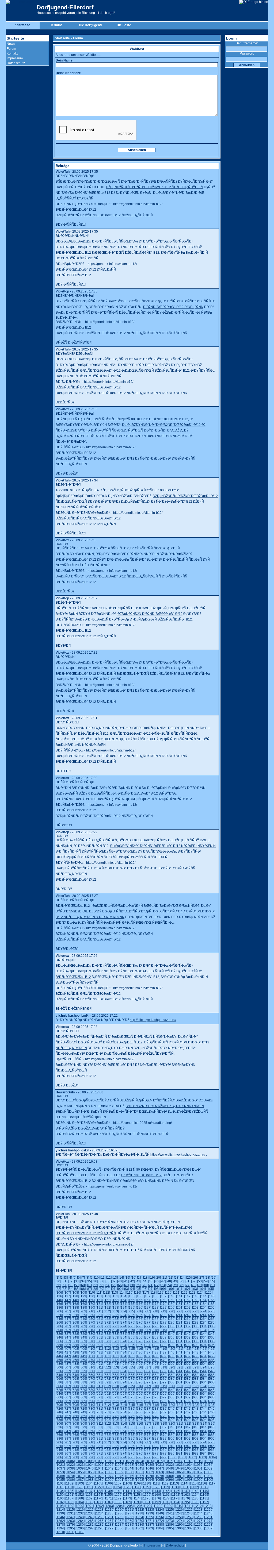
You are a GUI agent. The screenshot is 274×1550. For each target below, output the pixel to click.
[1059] (119, 1472)
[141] (179, 1296)
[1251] (109, 1517)
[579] (163, 1379)
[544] (203, 1371)
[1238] (139, 1513)
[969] (83, 1453)
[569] (83, 1379)
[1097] (179, 1480)
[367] (67, 1341)
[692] (107, 1401)
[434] (123, 1352)
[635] (131, 1390)
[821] (179, 1423)
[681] (179, 1397)
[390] (91, 1345)
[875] (131, 1435)
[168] (75, 1304)
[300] (171, 1326)
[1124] (117, 1487)
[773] (115, 1416)
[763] (195, 1412)
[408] (75, 1349)
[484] (203, 1360)
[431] (99, 1352)
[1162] (175, 1495)
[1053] (60, 1472)
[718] (155, 1405)
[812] (107, 1423)
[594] (123, 1382)
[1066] (188, 1472)
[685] (211, 1397)
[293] (115, 1326)
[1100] (208, 1480)
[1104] (89, 1483)
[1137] (89, 1491)
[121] (176, 1292)
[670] (91, 1397)
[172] (107, 1304)
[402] (187, 1345)
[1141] (127, 1491)
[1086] (70, 1480)
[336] (139, 1334)
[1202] (99, 1506)
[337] (147, 1334)
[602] (187, 1382)
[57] (64, 1285)
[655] (131, 1393)
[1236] (119, 1513)
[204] (203, 1307)
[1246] (60, 1517)
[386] (59, 1345)
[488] (75, 1364)
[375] (131, 1341)
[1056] (89, 1472)
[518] (155, 1367)
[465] (211, 1356)
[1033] (179, 1465)
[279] (163, 1322)
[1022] (70, 1465)
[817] (147, 1423)
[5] (74, 1277)
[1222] (139, 1510)
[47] (163, 1281)
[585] (211, 1379)
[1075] (119, 1476)
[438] (155, 1352)
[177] (147, 1304)
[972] (107, 1453)
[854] (123, 1431)
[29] (213, 1277)
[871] (99, 1435)
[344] (203, 1334)
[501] (179, 1364)
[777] (147, 1416)
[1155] (108, 1495)
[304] (203, 1326)
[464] (203, 1356)
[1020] (208, 1461)
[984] (203, 1453)
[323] (195, 1330)
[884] (203, 1435)
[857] (147, 1431)
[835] (131, 1427)
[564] (203, 1375)
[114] (122, 1292)
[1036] (208, 1465)
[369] (83, 1341)
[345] (211, 1334)
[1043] (119, 1468)
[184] (203, 1304)
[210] (91, 1311)
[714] (123, 1405)
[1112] (165, 1483)
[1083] (198, 1476)
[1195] (185, 1502)
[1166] (60, 1498)
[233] (115, 1315)
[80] (206, 1285)
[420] (171, 1349)
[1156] (117, 1495)
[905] (211, 1438)
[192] (107, 1307)
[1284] (119, 1524)
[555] (131, 1375)
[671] (99, 1397)
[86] (83, 1289)
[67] (126, 1285)
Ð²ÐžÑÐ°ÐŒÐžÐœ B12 (73, 253)
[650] (91, 1393)
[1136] (79, 1491)
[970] (91, 1453)
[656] (139, 1393)
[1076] (129, 1476)
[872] (107, 1435)
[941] (179, 1446)
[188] (75, 1307)
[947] (67, 1450)
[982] (187, 1453)
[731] (99, 1408)
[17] (139, 1277)
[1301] (129, 1528)
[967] (67, 1453)
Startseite (22, 25)
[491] (99, 1364)
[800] (171, 1420)
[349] (83, 1337)
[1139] (108, 1491)
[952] (107, 1450)
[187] (67, 1307)
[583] (195, 1379)
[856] (139, 1431)
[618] (155, 1386)
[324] (203, 1330)
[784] (203, 1416)
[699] (163, 1401)
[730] (91, 1408)
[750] (91, 1412)
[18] (146, 1277)
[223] (195, 1311)
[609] (83, 1386)
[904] (203, 1438)
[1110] (146, 1483)
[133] (115, 1296)
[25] (189, 1277)
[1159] (146, 1495)
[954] (123, 1450)
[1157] (127, 1495)
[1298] (99, 1528)
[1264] (80, 1521)
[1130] (175, 1487)
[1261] (208, 1517)
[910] (91, 1442)
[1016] (168, 1461)
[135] (131, 1296)
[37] (101, 1281)
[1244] (198, 1513)
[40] (120, 1281)
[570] (91, 1379)
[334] (123, 1334)
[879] (163, 1435)
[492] (107, 1364)
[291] (99, 1326)
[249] (83, 1319)
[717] (147, 1405)
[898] (155, 1438)
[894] (123, 1438)
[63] (101, 1285)
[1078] (149, 1476)
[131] (99, 1296)
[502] (187, 1364)
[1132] (194, 1487)
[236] (139, 1315)
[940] (171, 1446)
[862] (187, 1431)
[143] (195, 1296)
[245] (211, 1315)
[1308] (198, 1528)
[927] (67, 1446)
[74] (169, 1285)
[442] (187, 1352)
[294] (123, 1326)
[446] (59, 1356)
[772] (107, 1416)
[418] (155, 1349)
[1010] (109, 1461)
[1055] (80, 1472)
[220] (171, 1311)
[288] (75, 1326)
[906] (59, 1442)
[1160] (156, 1495)
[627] (67, 1390)
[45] (150, 1281)
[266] (59, 1322)
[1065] (179, 1472)
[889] (83, 1438)
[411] (99, 1349)
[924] (203, 1442)
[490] (91, 1364)
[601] (179, 1382)
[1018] (188, 1461)
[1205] (129, 1506)
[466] (59, 1360)
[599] (163, 1382)
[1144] (156, 1491)
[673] (115, 1397)
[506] (59, 1367)
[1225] (169, 1510)
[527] (67, 1371)
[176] (139, 1304)
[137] (147, 1296)
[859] (163, 1431)
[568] (75, 1379)
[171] (99, 1304)
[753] (115, 1412)
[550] (91, 1375)
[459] (163, 1356)
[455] (131, 1356)
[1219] (109, 1510)
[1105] (98, 1483)
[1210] (178, 1506)
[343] (195, 1334)
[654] (123, 1393)
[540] (171, 1371)
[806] (59, 1423)
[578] (155, 1379)
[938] (155, 1446)
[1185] (89, 1502)
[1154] (98, 1495)
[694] (123, 1401)
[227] (67, 1315)
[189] (83, 1307)
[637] (147, 1390)
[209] (83, 1311)
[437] (147, 1352)
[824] (203, 1423)
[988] (75, 1457)
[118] (153, 1292)
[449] (83, 1356)
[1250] (99, 1517)
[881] (179, 1435)
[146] (59, 1300)
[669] (83, 1397)
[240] (171, 1315)
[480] (171, 1360)
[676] (139, 1397)
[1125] (127, 1487)
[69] (138, 1285)
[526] (59, 1371)
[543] (195, 1371)
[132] (107, 1296)
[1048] (169, 1468)
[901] (179, 1438)
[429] (83, 1352)
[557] (147, 1375)
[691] (99, 1401)
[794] (123, 1420)
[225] (211, 1311)
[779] (163, 1416)
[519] (163, 1367)
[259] (163, 1319)
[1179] (185, 1498)
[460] (171, 1356)
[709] (83, 1405)
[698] (155, 1401)
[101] (178, 1289)
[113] (114, 1292)
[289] (83, 1326)
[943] (195, 1446)
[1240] (159, 1513)
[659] (163, 1393)
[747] (67, 1412)
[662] (187, 1393)
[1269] (129, 1521)
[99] (163, 1289)
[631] (99, 1390)
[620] (171, 1386)
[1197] (204, 1502)
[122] (184, 1292)
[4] (70, 1277)
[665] (211, 1393)
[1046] (149, 1468)
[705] (211, 1401)
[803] (195, 1420)
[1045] (139, 1468)
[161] (179, 1300)
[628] (75, 1390)
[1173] (127, 1498)
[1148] (195, 1491)
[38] (107, 1281)
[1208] (158, 1506)
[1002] (192, 1457)
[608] (75, 1386)
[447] (67, 1356)
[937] (147, 1446)
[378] (155, 1341)
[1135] (69, 1491)
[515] (131, 1367)
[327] (67, 1334)
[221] (179, 1311)
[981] (179, 1453)
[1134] (60, 1491)
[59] (76, 1285)
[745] (211, 1408)
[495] (131, 1364)
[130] (91, 1296)
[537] (147, 1371)
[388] (75, 1345)
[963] (195, 1450)
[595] (131, 1382)
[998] (155, 1457)
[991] (99, 1457)
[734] (123, 1408)
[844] (203, 1427)
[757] (147, 1412)
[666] (59, 1397)
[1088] (89, 1480)
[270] (91, 1322)
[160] (171, 1300)
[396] (139, 1345)
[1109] (137, 1483)
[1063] (159, 1472)
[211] (99, 1311)
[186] (59, 1307)
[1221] (129, 1510)
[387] (67, 1345)
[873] (115, 1435)
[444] (203, 1352)
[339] (163, 1334)
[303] (195, 1326)
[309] (83, 1330)
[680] (171, 1397)
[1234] (99, 1513)
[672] (107, 1397)
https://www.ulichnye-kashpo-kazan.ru (177, 1154)
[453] (115, 1356)
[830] (91, 1427)
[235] (131, 1315)
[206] (59, 1311)
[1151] (69, 1495)
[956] (139, 1450)
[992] (107, 1457)
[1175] (146, 1498)
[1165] (204, 1495)
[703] (195, 1401)
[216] (139, 1311)
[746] (59, 1412)
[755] (131, 1412)
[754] (123, 1412)
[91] (113, 1289)
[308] (75, 1330)
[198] (155, 1307)
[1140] (117, 1491)
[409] (83, 1349)
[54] (206, 1281)
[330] (91, 1334)
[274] (123, 1322)
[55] (212, 1281)
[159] (163, 1300)
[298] (155, 1326)
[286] (59, 1326)
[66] (120, 1285)
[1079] (159, 1476)
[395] (131, 1345)
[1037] (60, 1468)
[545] (211, 1371)
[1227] (188, 1510)
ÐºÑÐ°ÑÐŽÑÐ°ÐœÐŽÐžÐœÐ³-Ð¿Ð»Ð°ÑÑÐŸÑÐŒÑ (165, 1106)
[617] (147, 1386)
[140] (171, 1296)
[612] (107, 1386)
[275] (131, 1322)
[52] (193, 1281)
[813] (115, 1423)
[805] (211, 1420)
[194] (123, 1307)
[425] (211, 1349)
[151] (99, 1300)
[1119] (69, 1487)
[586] (59, 1382)
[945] (211, 1446)
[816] (139, 1423)
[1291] (188, 1524)
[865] (211, 1431)
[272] (107, 1322)
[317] (147, 1330)
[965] (211, 1450)
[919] (163, 1442)
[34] (83, 1281)
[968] (75, 1453)
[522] (187, 1367)
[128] (75, 1296)
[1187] (108, 1502)
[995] (131, 1457)
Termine (56, 25)
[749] (83, 1412)
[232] (107, 1315)
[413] (115, 1349)
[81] (212, 1285)
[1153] (89, 1495)
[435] (131, 1352)
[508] (75, 1367)
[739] (163, 1408)
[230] (91, 1315)
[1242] (179, 1513)
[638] (155, 1390)
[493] (115, 1364)
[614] (123, 1386)
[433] (115, 1352)
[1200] (79, 1506)
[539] (163, 1371)
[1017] (178, 1461)
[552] (107, 1375)
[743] (195, 1408)
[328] (75, 1334)
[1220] (119, 1510)
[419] (163, 1349)
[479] (163, 1360)
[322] (187, 1330)
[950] (91, 1450)
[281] (179, 1322)
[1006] (70, 1461)
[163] (195, 1300)
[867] (67, 1435)
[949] (83, 1450)
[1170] (98, 1498)
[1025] (99, 1465)
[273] (115, 1322)
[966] (59, 1453)
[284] (203, 1322)
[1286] (139, 1524)
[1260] (198, 1517)
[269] (83, 1322)
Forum (11, 49)
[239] (163, 1315)
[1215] (70, 1510)
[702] (187, 1401)
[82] (58, 1289)
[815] (131, 1423)
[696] (139, 1401)
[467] (67, 1360)
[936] (139, 1446)
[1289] (169, 1524)
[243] (195, 1315)
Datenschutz (16, 63)
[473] (115, 1360)
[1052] (208, 1468)
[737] (147, 1408)
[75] (175, 1285)
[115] (129, 1292)
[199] (163, 1307)
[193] (115, 1307)
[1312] (79, 1532)
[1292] (198, 1524)
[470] (91, 1360)
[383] (195, 1341)
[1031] (159, 1465)
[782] (187, 1416)
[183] (195, 1304)
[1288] (159, 1524)
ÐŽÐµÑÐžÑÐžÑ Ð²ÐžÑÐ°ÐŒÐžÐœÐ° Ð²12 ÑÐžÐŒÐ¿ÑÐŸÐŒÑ (154, 187)
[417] (147, 1349)
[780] (171, 1416)
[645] (211, 1390)
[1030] (149, 1465)
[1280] (80, 1524)
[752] (107, 1412)
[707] (67, 1405)
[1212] (198, 1506)
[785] (211, 1416)
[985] (211, 1453)
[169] (83, 1304)
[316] (139, 1330)
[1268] (119, 1521)
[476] (139, 1360)
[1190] (137, 1502)
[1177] (166, 1498)
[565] (211, 1375)
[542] (187, 1371)
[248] (75, 1319)
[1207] (148, 1506)
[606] (59, 1386)
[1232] (80, 1513)
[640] (171, 1390)
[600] (171, 1382)
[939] (163, 1446)
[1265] (89, 1521)
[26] (195, 1277)
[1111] (156, 1483)
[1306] (179, 1528)
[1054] (70, 1472)
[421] (179, 1349)
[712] (107, 1405)
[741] (179, 1408)
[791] (99, 1420)
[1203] (109, 1506)
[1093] (139, 1480)
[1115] (193, 1483)
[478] (155, 1360)
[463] (195, 1356)
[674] (123, 1397)
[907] (67, 1442)
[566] (59, 1379)
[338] (155, 1334)
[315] (131, 1330)
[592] (107, 1382)
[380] (171, 1341)
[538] (155, 1371)
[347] (67, 1337)
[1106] (108, 1483)
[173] (115, 1304)
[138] (155, 1296)
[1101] (60, 1483)
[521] (179, 1367)
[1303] (149, 1528)
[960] (171, 1450)
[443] (195, 1352)
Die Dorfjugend (90, 25)
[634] (123, 1390)
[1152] (79, 1495)
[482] (187, 1360)
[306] (59, 1330)
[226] (59, 1315)
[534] (123, 1371)
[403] (195, 1345)
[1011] (119, 1461)
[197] (147, 1307)
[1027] (119, 1465)
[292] (107, 1326)
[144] (203, 1296)
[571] (99, 1379)
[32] (70, 1281)
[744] (203, 1408)
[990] (91, 1457)
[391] (99, 1345)
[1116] (202, 1483)
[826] (59, 1427)
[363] (195, 1337)
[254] (123, 1319)
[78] (193, 1285)
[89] (101, 1289)
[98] (156, 1289)
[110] (91, 1292)
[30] (58, 1281)
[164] (203, 1300)
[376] (139, 1341)
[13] (115, 1277)
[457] (147, 1356)
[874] (123, 1435)
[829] (83, 1427)
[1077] (139, 1476)
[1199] (69, 1506)
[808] (75, 1423)
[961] (179, 1450)
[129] (83, 1296)
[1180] (195, 1498)
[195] (131, 1307)
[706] (59, 1405)
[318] (155, 1330)
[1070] (70, 1476)
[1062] (149, 1472)
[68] (132, 1285)
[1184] (79, 1502)
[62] (95, 1285)
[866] (59, 1435)
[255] (131, 1319)
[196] (139, 1307)
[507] (67, 1367)
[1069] (60, 1476)
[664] (203, 1393)
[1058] (109, 1472)
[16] (133, 1277)
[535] (131, 1371)
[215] (131, 1311)
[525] (211, 1367)
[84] (70, 1289)
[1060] (129, 1472)
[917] (147, 1442)
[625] (211, 1386)
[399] (163, 1345)
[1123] (107, 1487)
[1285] (129, 1524)
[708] (75, 1405)
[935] (131, 1446)
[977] (147, 1453)
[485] (211, 1360)
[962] (187, 1450)
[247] (67, 1319)
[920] (171, 1442)
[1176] (156, 1498)
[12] (109, 1277)
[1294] (60, 1528)
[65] (113, 1285)
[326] (59, 1334)
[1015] (158, 1461)
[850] (91, 1431)
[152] (107, 1300)
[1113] (174, 1483)
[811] (99, 1423)
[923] (195, 1442)
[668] (75, 1397)
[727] (67, 1408)
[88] (95, 1289)
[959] (163, 1450)
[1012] (129, 1461)
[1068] (208, 1472)
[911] (99, 1442)
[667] (67, 1397)
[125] (208, 1292)
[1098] (188, 1480)
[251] (99, 1319)
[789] (83, 1420)
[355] (131, 1337)
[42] (132, 1281)
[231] (99, 1315)
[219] (163, 1311)
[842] (187, 1427)
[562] (187, 1375)
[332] (107, 1334)
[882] (187, 1435)
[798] (155, 1420)
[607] (67, 1386)
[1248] (80, 1517)
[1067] (198, 1472)
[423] (195, 1349)
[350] (91, 1337)
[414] (123, 1349)
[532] (107, 1371)
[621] (179, 1386)
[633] (115, 1390)
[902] (187, 1438)
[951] (99, 1450)
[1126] (136, 1487)
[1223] (149, 1510)
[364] (203, 1337)
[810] (91, 1423)
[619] (163, 1386)
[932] (107, 1446)
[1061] (139, 1472)
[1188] (117, 1502)
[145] (211, 1296)
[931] (99, 1446)
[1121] (88, 1487)
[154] (123, 1300)
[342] (187, 1334)
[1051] (198, 1468)
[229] (83, 1315)
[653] (115, 1393)
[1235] (109, 1513)
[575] (131, 1379)
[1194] (175, 1502)
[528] (75, 1371)
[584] (203, 1379)
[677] (147, 1397)
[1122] (98, 1487)
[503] (195, 1364)
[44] (144, 1281)
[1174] (137, 1498)
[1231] (70, 1513)
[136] (139, 1296)
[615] (131, 1386)
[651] (99, 1393)
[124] (200, 1292)
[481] (179, 1360)
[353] (115, 1337)
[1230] (60, 1513)
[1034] (188, 1465)
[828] (75, 1427)
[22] (170, 1277)
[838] (155, 1427)
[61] (89, 1285)
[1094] (149, 1480)
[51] (187, 1281)
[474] (123, 1360)
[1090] (109, 1480)
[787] (67, 1420)
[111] (99, 1292)
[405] (211, 1345)
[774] (123, 1416)
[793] (115, 1420)
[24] (182, 1277)
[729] (83, 1408)
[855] (131, 1431)
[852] (107, 1431)
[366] (59, 1341)
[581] (179, 1379)
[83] (64, 1289)
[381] (179, 1341)
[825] (211, 1423)
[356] (139, 1337)
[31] (64, 1281)
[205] (211, 1307)
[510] (91, 1367)
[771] (99, 1416)
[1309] (208, 1528)
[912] (107, 1442)
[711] (99, 1405)
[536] (139, 1371)
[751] (99, 1412)
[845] (211, 1427)
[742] (187, 1408)
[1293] (208, 1524)
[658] (155, 1393)
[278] (155, 1322)
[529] (83, 1371)
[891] (99, 1438)
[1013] (139, 1461)
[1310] (60, 1532)
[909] (83, 1442)
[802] (187, 1420)
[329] (83, 1334)
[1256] (159, 1517)
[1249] (89, 1517)
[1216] (80, 1510)
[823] (195, 1423)
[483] (195, 1360)
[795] (131, 1420)
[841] (179, 1427)
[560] (171, 1375)
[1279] (70, 1524)
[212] (107, 1311)
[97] (150, 1289)
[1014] (149, 1461)
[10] (97, 1277)
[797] (147, 1420)
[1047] (159, 1468)
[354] (123, 1337)
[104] (202, 1289)
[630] (91, 1390)
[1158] (137, 1495)
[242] (187, 1315)
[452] (107, 1356)
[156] (139, 1300)
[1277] (208, 1521)
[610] (91, 1386)
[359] (163, 1337)
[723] (195, 1405)
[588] (75, 1382)
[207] (67, 1311)
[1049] (179, 1468)
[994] (123, 1457)
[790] (91, 1420)
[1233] (89, 1513)
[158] (155, 1300)
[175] (131, 1304)
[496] (139, 1364)
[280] (171, 1322)
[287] (67, 1326)
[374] (123, 1341)
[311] (99, 1330)
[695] (131, 1401)
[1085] (60, 1480)
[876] (139, 1435)
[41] (126, 1281)
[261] (179, 1319)
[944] (203, 1446)
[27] (201, 1277)
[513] (115, 1367)
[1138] (98, 1491)
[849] (83, 1431)
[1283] (109, 1524)
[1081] (179, 1476)
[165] (211, 1300)
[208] (75, 1311)
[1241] (169, 1513)
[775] (131, 1416)
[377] (147, 1341)
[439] (163, 1352)
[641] (179, 1390)
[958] (155, 1450)
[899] (163, 1438)
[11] (102, 1277)
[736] (139, 1408)
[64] (107, 1285)
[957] (147, 1450)
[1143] (146, 1491)
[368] (75, 1341)
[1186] (98, 1502)
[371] (99, 1341)
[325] (211, 1330)
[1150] (60, 1495)
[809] (83, 1423)
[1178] (175, 1498)
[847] (67, 1431)
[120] (168, 1292)
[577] (147, 1379)
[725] (211, 1405)
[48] (169, 1281)
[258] (155, 1319)
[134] (123, 1296)
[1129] (165, 1487)
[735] (131, 1408)
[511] (99, 1367)
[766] (59, 1416)
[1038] (70, 1468)
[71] (150, 1285)
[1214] (60, 1510)
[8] (87, 1277)
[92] (120, 1289)
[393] (115, 1345)
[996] (139, 1457)
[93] (126, 1289)
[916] (139, 1442)
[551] (99, 1375)
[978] (155, 1453)
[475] (131, 1360)
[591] (99, 1382)
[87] (89, 1289)
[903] (195, 1438)
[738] (155, 1408)
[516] (139, 1367)
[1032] (169, 1465)
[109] (83, 1292)
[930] (91, 1446)
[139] (163, 1296)
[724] (203, 1405)
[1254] (139, 1517)
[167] (67, 1304)
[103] (194, 1289)
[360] (171, 1337)
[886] (59, 1438)
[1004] (212, 1457)
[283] (195, 1322)
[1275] (188, 1521)
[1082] (188, 1476)
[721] (179, 1405)
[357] (147, 1337)
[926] (59, 1446)
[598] (155, 1382)
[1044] (129, 1468)
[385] (211, 1341)
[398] (155, 1345)
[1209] (168, 1506)
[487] (67, 1364)
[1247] (70, 1517)
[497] (147, 1364)
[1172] (117, 1498)
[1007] (80, 1461)
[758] (155, 1412)
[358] (155, 1337)
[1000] (172, 1457)
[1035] (198, 1465)
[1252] (119, 1517)
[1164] (195, 1495)
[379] (163, 1341)
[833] (115, 1427)
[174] (123, 1304)
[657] (147, 1393)
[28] (207, 1277)
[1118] (60, 1487)
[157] (147, 1300)
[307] (67, 1330)
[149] (83, 1300)
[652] (107, 1393)
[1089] (99, 1480)
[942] (187, 1446)
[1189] (127, 1502)
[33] (76, 1281)
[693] (115, 1401)
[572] (107, 1379)
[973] (115, 1453)
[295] (131, 1326)
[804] (203, 1420)
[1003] (202, 1457)
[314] (123, 1330)
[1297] (89, 1528)
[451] (99, 1356)
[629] (83, 1390)
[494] (123, 1364)
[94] (132, 1289)
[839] (163, 1427)
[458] (155, 1356)
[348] (75, 1337)
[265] (211, 1319)
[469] (83, 1360)
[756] (139, 1412)
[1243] (188, 1513)
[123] (192, 1292)
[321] (179, 1330)
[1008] (89, 1461)
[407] (67, 1349)
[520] (171, 1367)
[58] (70, 1285)
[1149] (204, 1491)
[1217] (89, 1510)
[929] (83, 1446)
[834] (123, 1427)
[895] (131, 1438)
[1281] (89, 1524)
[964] (203, 1450)
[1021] (60, 1465)
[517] (147, 1367)
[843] (195, 1427)
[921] (179, 1442)
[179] (163, 1304)
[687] (67, 1401)
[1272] (159, 1521)
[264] (203, 1319)
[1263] (70, 1521)
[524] (203, 1367)
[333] (115, 1334)
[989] (83, 1457)
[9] (91, 1277)
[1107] (117, 1483)
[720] (171, 1405)
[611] (99, 1386)
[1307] (188, 1528)
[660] (171, 1393)
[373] (115, 1341)
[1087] (80, 1480)
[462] (187, 1356)
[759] (163, 1412)
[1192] (156, 1502)
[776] (139, 1416)
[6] (79, 1277)
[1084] (208, 1476)
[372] (107, 1341)
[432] (107, 1352)
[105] (210, 1289)
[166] (59, 1304)
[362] (187, 1337)
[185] (211, 1304)
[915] (131, 1442)
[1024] (89, 1465)
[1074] (109, 1476)
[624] (203, 1386)
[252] (107, 1319)
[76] (181, 1285)
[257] (147, 1319)
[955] (131, 1450)
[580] (171, 1379)
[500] (171, 1364)
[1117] (212, 1483)
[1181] (204, 1498)
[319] (163, 1330)
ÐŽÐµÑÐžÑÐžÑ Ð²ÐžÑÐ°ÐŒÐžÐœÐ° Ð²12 (88, 370)
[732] (107, 1408)
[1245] (208, 1513)
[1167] (69, 1498)
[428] (75, 1352)
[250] (91, 1319)
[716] (139, 1405)
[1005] (60, 1461)
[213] (115, 1311)
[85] (76, 1289)
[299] (163, 1326)
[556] (139, 1375)
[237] (147, 1315)
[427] (67, 1352)
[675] (131, 1397)
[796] (139, 1420)
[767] (67, 1416)
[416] (139, 1349)
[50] (181, 1281)
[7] (83, 1277)
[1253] (129, 1517)
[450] (91, 1356)
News (11, 44)
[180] (171, 1304)
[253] (115, 1319)
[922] (187, 1442)
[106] (59, 1292)
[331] (99, 1334)
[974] (123, 1453)
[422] (187, 1349)
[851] (99, 1431)
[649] (83, 1393)
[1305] (169, 1528)
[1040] (89, 1468)
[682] (187, 1397)
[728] (75, 1408)
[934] (123, 1446)
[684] (203, 1397)
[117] (145, 1292)
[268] (75, 1322)
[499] (163, 1364)
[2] (61, 1277)
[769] (83, 1416)
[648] (75, 1393)
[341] (179, 1334)
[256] (139, 1319)
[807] (67, 1423)
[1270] (139, 1521)
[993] (115, 1457)
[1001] (182, 1457)
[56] (58, 1285)
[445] (211, 1352)
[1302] (139, 1528)
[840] (171, 1427)
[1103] (79, 1483)
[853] (115, 1431)
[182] (187, 1304)
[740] (171, 1408)
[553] (115, 1375)
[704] (203, 1401)
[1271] (149, 1521)
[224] (203, 1311)
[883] (195, 1435)
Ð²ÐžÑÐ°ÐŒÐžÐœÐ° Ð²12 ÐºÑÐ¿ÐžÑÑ (173, 307)
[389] (83, 1345)
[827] (67, 1427)
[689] (83, 1401)
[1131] (184, 1487)
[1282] (99, 1524)
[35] (89, 1281)
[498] (155, 1364)
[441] (179, 1352)
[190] (91, 1307)
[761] (179, 1412)
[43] (138, 1281)
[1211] (188, 1506)
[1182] (60, 1502)
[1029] (139, 1465)
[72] (156, 1285)
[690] (91, 1401)
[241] (179, 1315)
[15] (127, 1277)
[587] (67, 1382)
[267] (67, 1322)
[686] (59, 1401)
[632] (107, 1390)
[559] (163, 1375)
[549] (83, 1375)
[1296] (80, 1528)
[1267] (109, 1521)
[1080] (169, 1476)
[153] (115, 1300)
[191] (99, 1307)
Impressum (15, 58)
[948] (75, 1450)
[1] (57, 1277)
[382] (187, 1341)
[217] (147, 1311)
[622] (187, 1386)
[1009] (99, 1461)
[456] (139, 1356)
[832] (107, 1427)
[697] (147, 1401)
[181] (179, 1304)
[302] (187, 1326)
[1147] (185, 1491)
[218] (155, 1311)
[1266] (99, 1521)
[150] (91, 1300)
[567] (67, 1379)
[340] (171, 1334)
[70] (144, 1285)
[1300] (119, 1528)
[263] (195, 1319)
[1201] (89, 1506)
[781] (179, 1416)
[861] (179, 1431)
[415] (131, 1349)
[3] (66, 1277)
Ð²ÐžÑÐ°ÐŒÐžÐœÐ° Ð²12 (76, 559)
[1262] (60, 1521)
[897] (147, 1438)
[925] (211, 1442)
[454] (123, 1356)
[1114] (184, 1483)
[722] (187, 1405)
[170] (91, 1304)
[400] (171, 1345)
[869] (83, 1435)
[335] (131, 1334)
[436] (139, 1352)
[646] (59, 1393)
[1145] (166, 1491)
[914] (123, 1442)
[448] (75, 1356)
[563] (195, 1375)
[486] (59, 1364)
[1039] (80, 1468)
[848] (75, 1431)
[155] (131, 1300)
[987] (67, 1457)
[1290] (179, 1524)
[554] (123, 1375)
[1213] (207, 1506)
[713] (115, 1405)
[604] (203, 1382)
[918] (155, 1442)
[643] (195, 1390)
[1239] (149, 1513)
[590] (91, 1382)
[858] (155, 1431)
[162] (187, 1300)
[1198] (60, 1506)
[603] (195, 1382)
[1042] (109, 1468)
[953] (115, 1450)
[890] (91, 1438)
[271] (99, 1322)
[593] (115, 1382)
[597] (147, 1382)
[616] (139, 1386)
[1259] (188, 1517)
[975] (131, 1453)
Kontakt (12, 53)
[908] (75, 1442)
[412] (107, 1349)
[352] (107, 1337)
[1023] (80, 1465)
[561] (179, 1375)
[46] (156, 1281)
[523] (195, 1367)
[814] (123, 1423)
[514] (123, 1367)
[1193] (166, 1502)
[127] (67, 1296)
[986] (59, 1457)
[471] (99, 1360)
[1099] (198, 1480)
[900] (171, 1438)
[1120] (78, 1487)
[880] (171, 1435)
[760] (171, 1412)
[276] (139, 1322)
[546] (59, 1375)
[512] (107, 1367)
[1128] (155, 1487)
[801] (179, 1420)
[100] (170, 1289)
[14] (121, 1277)
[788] (75, 1420)
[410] (91, 1349)
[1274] (179, 1521)
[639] (163, 1390)
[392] (107, 1345)
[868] (75, 1435)
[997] (147, 1457)
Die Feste (124, 25)
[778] (155, 1416)
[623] (195, 1386)
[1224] (159, 1510)
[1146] (175, 1491)
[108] (75, 1292)
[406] (59, 1349)
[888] (75, 1438)
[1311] (70, 1532)
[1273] (169, 1521)
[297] (147, 1326)
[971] (99, 1453)
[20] (158, 1277)
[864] (203, 1431)
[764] (203, 1412)
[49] (175, 1281)
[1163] (185, 1495)
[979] (163, 1453)
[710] (91, 1405)
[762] (187, 1412)
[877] (147, 1435)
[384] (203, 1341)
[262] (187, 1319)
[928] (75, 1446)
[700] (171, 1401)
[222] (187, 1311)
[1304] (159, 1528)
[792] (107, 1420)
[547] (67, 1375)
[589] (83, 1382)
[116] (137, 1292)
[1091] (119, 1480)
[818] (155, 1423)
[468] (75, 1360)
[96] (144, 1289)
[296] (139, 1326)
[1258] (179, 1517)
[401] (179, 1345)
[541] (179, 1371)
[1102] (69, 1483)
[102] (186, 1289)
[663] (195, 1393)
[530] (91, 1371)
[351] (99, 1337)
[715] (131, 1405)
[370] (91, 1341)
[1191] (146, 1502)
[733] (115, 1408)
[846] (59, 1431)
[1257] (169, 1517)
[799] (163, 1420)
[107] (67, 1292)
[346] (59, 1337)
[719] (163, 1405)
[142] (187, 1296)
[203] (195, 1307)
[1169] (89, 1498)
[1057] (99, 1472)
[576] (139, 1379)
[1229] (208, 1510)
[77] (187, 1285)
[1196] (195, 1502)
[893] (115, 1438)
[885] (211, 1435)
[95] (138, 1289)
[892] (107, 1438)
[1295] (70, 1528)
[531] (99, 1371)
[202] (187, 1307)
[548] (75, 1375)
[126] (59, 1296)
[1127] (146, 1487)
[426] (59, 1352)
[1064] (169, 1472)
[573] (115, 1379)
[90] (107, 1289)
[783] (195, 1416)
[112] (106, 1292)
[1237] (129, 1513)
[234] (123, 1315)
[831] (99, 1427)
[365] (211, 1337)
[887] (67, 1438)
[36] (95, 1281)
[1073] (99, 1476)
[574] (123, 1379)
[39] (113, 1281)
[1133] (204, 1487)
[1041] (99, 1468)
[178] (155, 1304)
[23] (176, 1277)
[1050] (188, 1468)
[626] (59, 1390)
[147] (67, 1300)
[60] (83, 1285)
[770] (91, 1416)
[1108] (127, 1483)
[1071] (80, 1476)
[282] (187, 1322)
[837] (147, 1427)
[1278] (60, 1524)
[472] (107, 1360)
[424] (203, 1349)
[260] (171, 1319)
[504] (203, 1364)
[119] (160, 1292)
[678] (155, 1397)
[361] (179, 1337)
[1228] (198, 1510)
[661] (179, 1393)
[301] (179, 1326)
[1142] (137, 1491)
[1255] (149, 1517)
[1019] (198, 1461)
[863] (195, 1431)
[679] (163, 1397)
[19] (152, 1277)
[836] (139, 1427)
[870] (91, 1435)
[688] (75, 1401)
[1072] (89, 1476)
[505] (211, 1364)
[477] (147, 1360)
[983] (195, 1453)
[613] (115, 1386)
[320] (171, 1330)
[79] (200, 1285)
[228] (75, 1315)
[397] (147, 1345)
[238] (155, 1315)
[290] (91, 1326)
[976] (139, 1453)
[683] (195, 1397)
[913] (115, 1442)
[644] (203, 1390)
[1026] (109, 1465)
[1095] (159, 1480)
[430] (91, 1352)
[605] (211, 1382)
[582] (187, 1379)
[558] (155, 1375)
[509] (83, 1367)
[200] (171, 1307)
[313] (115, 1330)
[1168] (79, 1498)
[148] (75, 1300)
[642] (187, 1390)
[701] (179, 1401)
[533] (115, 1371)
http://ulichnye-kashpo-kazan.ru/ (153, 1020)
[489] (83, 1364)
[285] (211, 1322)
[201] (179, 1307)
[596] (139, 1382)
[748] (75, 1412)
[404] (203, 1345)
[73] (163, 1285)
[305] (211, 1326)
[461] (179, 1356)
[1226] (179, 1510)
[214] (123, 1311)
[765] (211, 1412)
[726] (59, 1408)
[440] (171, 1352)
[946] (59, 1450)
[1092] (129, 1480)
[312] (107, 1330)
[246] (59, 1319)
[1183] (69, 1502)
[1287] (149, 1524)
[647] (67, 1393)
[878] (155, 1435)
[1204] (119, 1506)
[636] (139, 1390)
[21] (164, 1277)
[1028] (129, 1465)
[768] (75, 1416)
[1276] (198, 1521)
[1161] (166, 1495)
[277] (147, 1322)
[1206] (138, 1506)
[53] (200, 1281)
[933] (115, 1446)
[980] (171, 1453)
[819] (163, 1423)
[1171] (108, 1498)
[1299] (109, 1528)
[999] (163, 1457)
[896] (139, 1438)
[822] (187, 1423)
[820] (171, 1423)
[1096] (169, 1480)
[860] (171, 1431)
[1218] (99, 1510)
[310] (91, 1330)
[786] (59, 1420)
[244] (203, 1315)
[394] (123, 1345)
